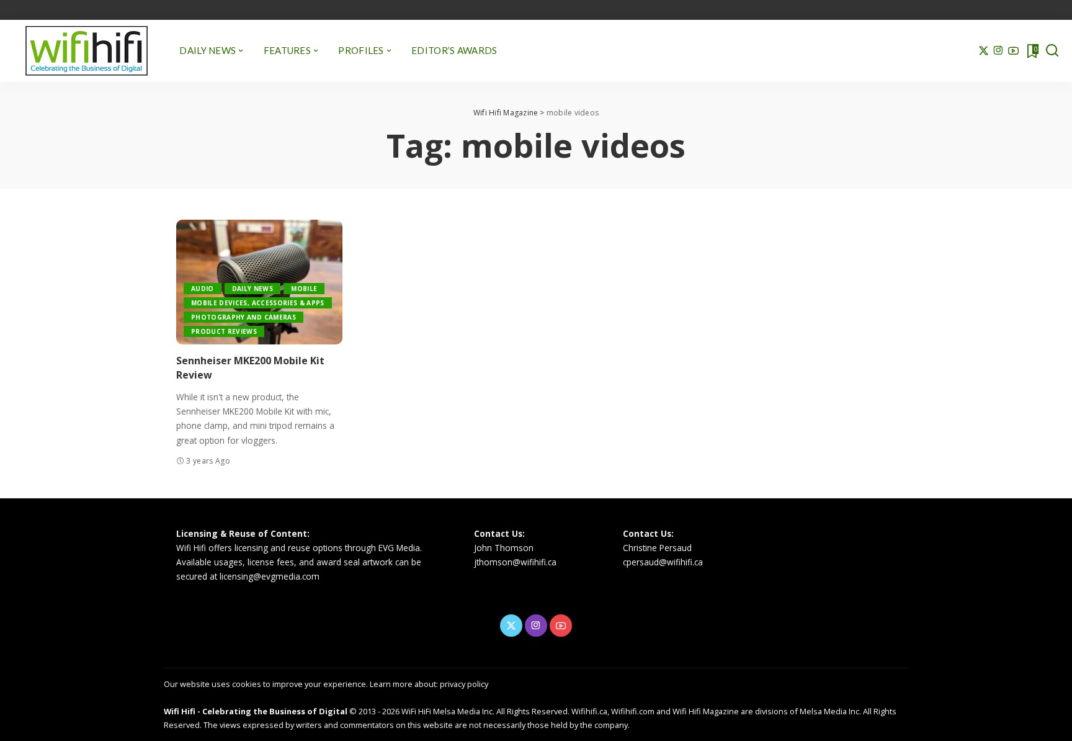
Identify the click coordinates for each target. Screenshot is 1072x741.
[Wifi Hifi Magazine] (86, 51)
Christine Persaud (657, 548)
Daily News (252, 288)
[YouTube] (1013, 51)
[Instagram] (998, 51)
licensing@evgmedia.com (269, 576)
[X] (983, 51)
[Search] (1052, 51)
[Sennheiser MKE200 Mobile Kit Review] (259, 282)
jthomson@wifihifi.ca (515, 562)
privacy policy (464, 683)
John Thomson (504, 548)
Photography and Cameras (243, 317)
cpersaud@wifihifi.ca (663, 562)
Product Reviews (224, 331)
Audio (202, 288)
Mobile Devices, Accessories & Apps (257, 303)
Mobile (304, 288)
